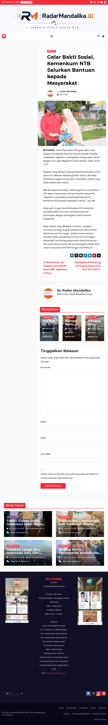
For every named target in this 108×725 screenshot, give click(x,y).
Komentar (46, 367)
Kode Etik (102, 708)
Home (61, 708)
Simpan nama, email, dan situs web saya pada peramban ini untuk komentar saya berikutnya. (69, 476)
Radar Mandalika (68, 91)
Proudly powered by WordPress (15, 713)
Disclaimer (83, 708)
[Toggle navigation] (51, 36)
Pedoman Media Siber (81, 714)
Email (44, 438)
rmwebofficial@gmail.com (56, 673)
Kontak (67, 714)
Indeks (93, 708)
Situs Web (45, 454)
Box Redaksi (54, 578)
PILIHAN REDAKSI (13, 517)
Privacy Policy (100, 719)
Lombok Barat (64, 517)
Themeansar (7, 715)
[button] (98, 36)
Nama (44, 422)
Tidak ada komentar (19, 533)
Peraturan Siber (99, 714)
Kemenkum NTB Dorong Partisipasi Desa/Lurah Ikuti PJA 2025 (88, 266)
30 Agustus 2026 (17, 528)
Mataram (51, 51)
